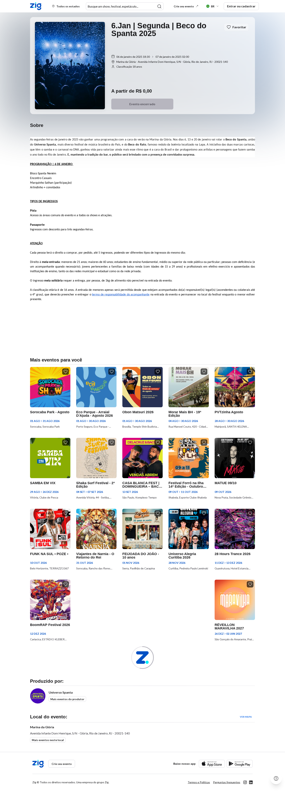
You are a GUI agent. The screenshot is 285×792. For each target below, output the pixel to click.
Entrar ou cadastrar (241, 6)
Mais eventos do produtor (67, 699)
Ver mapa (246, 716)
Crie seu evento (184, 6)
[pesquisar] (159, 6)
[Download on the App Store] (212, 763)
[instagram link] (245, 782)
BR (212, 6)
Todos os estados (68, 6)
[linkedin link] (251, 782)
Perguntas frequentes (226, 782)
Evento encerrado (142, 104)
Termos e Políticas (199, 782)
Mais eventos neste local (48, 740)
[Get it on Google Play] (239, 763)
